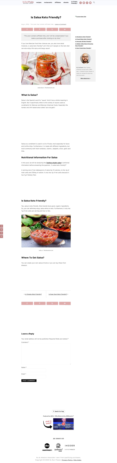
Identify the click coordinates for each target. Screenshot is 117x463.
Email (23, 374)
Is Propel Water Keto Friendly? (83, 39)
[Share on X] (52, 29)
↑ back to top (58, 411)
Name (23, 367)
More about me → (85, 78)
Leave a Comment (60, 24)
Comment (25, 342)
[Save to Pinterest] (40, 29)
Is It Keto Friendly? (74, 2)
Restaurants (48, 2)
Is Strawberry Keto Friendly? (83, 36)
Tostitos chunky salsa (53, 163)
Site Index (77, 460)
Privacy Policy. (67, 460)
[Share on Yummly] (1, 236)
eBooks (66, 2)
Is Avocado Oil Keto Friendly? (83, 41)
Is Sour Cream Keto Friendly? (83, 48)
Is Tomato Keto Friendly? (33, 294)
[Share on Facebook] (27, 29)
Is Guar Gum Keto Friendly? (58, 294)
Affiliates (58, 2)
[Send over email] (65, 29)
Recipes (38, 2)
